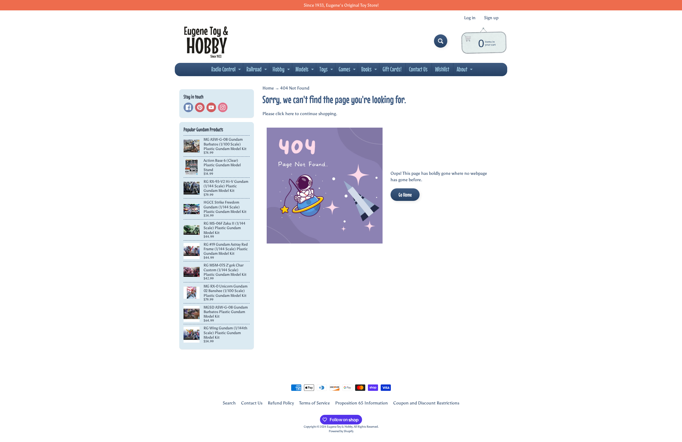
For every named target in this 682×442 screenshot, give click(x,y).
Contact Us (418, 69)
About (465, 71)
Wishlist (442, 69)
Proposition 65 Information (361, 402)
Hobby (282, 71)
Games (348, 71)
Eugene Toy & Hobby (339, 426)
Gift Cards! (392, 69)
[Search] (440, 41)
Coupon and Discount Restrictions (426, 402)
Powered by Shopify (341, 431)
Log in (470, 18)
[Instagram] (223, 107)
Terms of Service (314, 402)
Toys (326, 71)
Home (268, 88)
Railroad (257, 71)
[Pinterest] (200, 107)
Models (305, 71)
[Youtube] (211, 107)
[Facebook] (188, 107)
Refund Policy (281, 402)
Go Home (405, 195)
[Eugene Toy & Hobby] (206, 41)
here (289, 113)
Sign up (491, 18)
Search (229, 402)
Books (369, 71)
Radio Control (226, 71)
